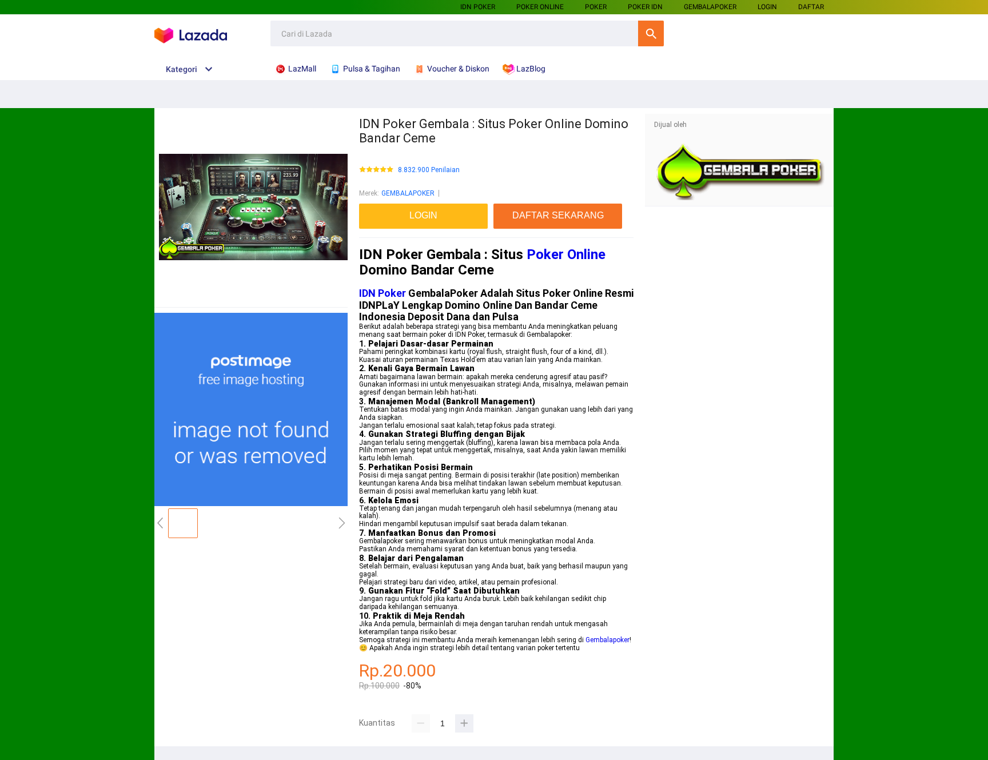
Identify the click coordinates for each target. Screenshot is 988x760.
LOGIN (767, 7)
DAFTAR (811, 7)
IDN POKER (477, 7)
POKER (596, 7)
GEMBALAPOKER (408, 193)
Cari (651, 33)
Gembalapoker (607, 640)
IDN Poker (382, 293)
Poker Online (566, 254)
